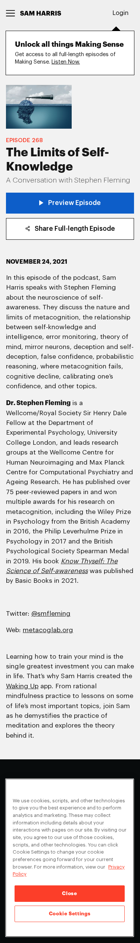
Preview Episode (74, 203)
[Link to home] (40, 13)
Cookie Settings (70, 913)
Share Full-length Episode (75, 229)
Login (120, 13)
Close (69, 893)
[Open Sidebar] (10, 13)
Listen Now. (66, 62)
